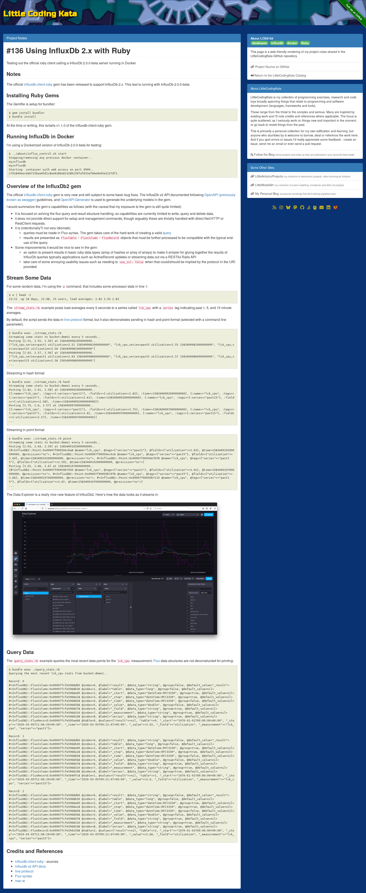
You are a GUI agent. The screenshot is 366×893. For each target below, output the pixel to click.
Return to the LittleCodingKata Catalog (280, 75)
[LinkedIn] (328, 207)
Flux (156, 660)
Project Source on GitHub (271, 67)
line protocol (73, 319)
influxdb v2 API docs (30, 866)
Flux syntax (23, 876)
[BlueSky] (288, 207)
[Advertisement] (305, 240)
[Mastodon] (295, 207)
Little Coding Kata (40, 13)
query (167, 232)
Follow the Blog (304, 154)
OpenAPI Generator (75, 199)
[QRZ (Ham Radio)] (314, 207)
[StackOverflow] (308, 207)
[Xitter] (335, 207)
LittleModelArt (299, 185)
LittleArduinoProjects (302, 176)
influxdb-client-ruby (38, 84)
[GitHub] (302, 207)
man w (20, 880)
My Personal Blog (295, 193)
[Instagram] (281, 207)
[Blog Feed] (274, 207)
